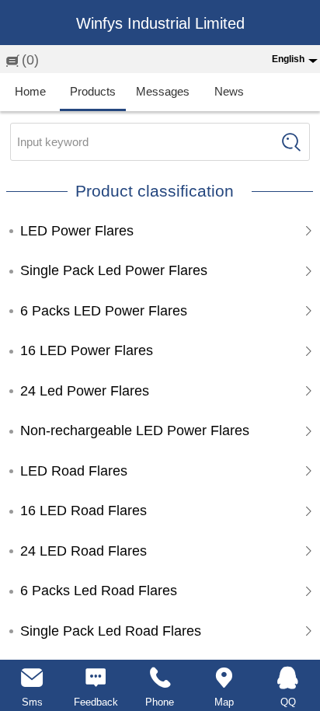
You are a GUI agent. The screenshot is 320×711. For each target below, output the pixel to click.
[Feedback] (95, 678)
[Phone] (160, 678)
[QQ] (288, 678)
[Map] (224, 678)
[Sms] (32, 678)
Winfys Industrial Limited (160, 23)
